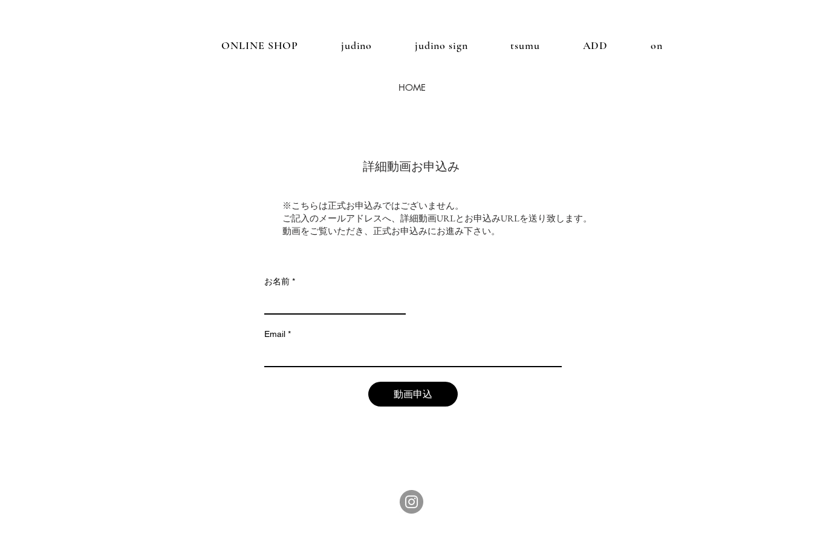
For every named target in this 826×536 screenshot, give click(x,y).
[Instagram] (411, 502)
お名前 (279, 281)
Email (277, 334)
